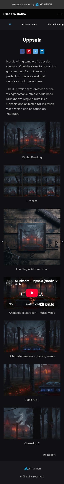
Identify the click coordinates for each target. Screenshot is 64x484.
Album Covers (29, 24)
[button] (49, 454)
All (10, 24)
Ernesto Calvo (14, 14)
